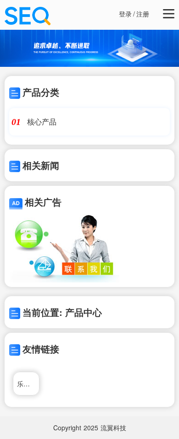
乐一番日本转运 (28, 383)
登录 (125, 13)
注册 (142, 13)
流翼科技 (113, 427)
